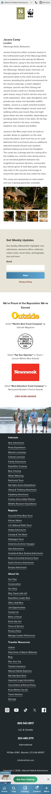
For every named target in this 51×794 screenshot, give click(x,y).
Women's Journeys (17, 452)
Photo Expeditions (16, 447)
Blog (10, 656)
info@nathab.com (25, 760)
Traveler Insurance (17, 666)
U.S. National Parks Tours (20, 525)
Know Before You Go (18, 689)
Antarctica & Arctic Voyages (21, 543)
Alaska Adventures (17, 529)
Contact (37, 791)
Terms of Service (16, 626)
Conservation (14, 583)
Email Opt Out (14, 621)
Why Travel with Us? (17, 593)
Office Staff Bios (15, 602)
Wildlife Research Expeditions (22, 503)
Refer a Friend (15, 616)
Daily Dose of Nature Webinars (22, 652)
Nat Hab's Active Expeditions (21, 484)
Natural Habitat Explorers (20, 670)
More (46, 791)
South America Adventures (21, 562)
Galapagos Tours (16, 539)
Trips (13, 791)
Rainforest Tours (15, 480)
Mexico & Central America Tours (23, 557)
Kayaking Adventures (18, 494)
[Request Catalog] (25, 779)
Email (9, 261)
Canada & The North (17, 534)
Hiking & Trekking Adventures (22, 489)
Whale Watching (16, 475)
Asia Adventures (16, 548)
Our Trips (12, 579)
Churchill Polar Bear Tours (20, 515)
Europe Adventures (17, 567)
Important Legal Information (21, 680)
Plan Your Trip (14, 661)
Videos (11, 647)
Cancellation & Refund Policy (22, 684)
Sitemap (12, 698)
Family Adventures (17, 461)
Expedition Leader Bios (19, 597)
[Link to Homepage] (25, 13)
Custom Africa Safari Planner (21, 499)
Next (25, 275)
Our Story (12, 588)
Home (4, 791)
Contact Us (13, 611)
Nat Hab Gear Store (17, 675)
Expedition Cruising (17, 466)
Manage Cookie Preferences (21, 635)
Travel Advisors (15, 694)
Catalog (25, 791)
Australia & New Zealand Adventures (25, 553)
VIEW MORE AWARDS (25, 396)
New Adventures (16, 442)
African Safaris (15, 520)
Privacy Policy (25, 281)
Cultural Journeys (16, 456)
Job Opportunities (16, 607)
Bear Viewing (14, 470)
